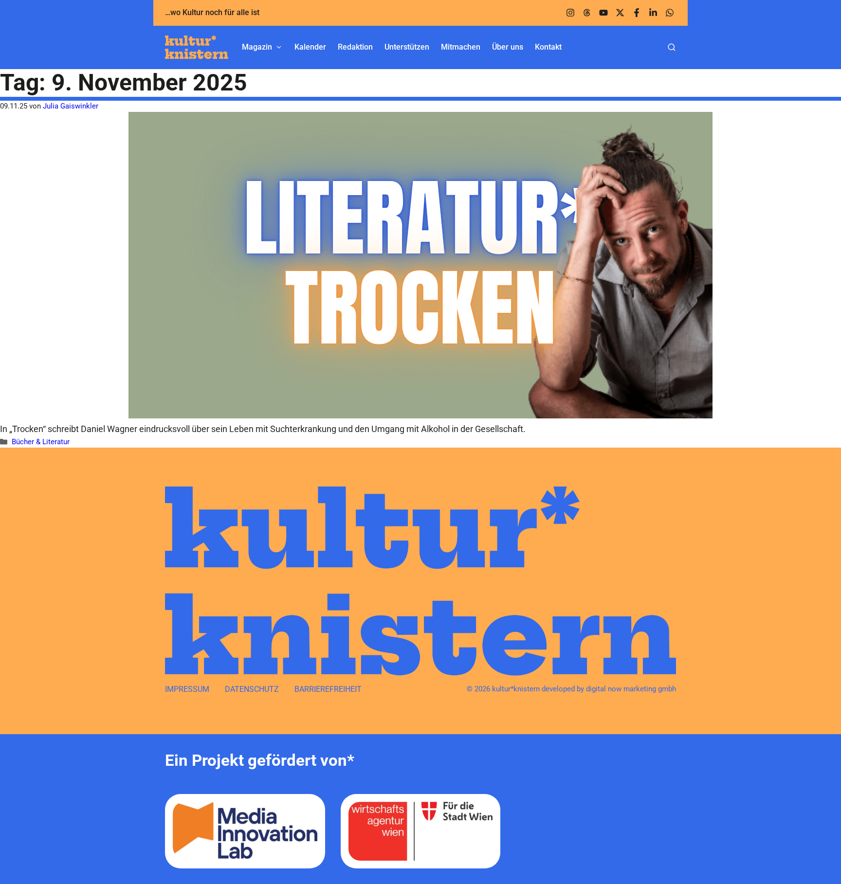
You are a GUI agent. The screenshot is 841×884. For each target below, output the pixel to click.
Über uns (507, 47)
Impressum (187, 689)
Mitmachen (460, 47)
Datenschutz (252, 689)
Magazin (257, 47)
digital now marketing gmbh (631, 689)
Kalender (310, 47)
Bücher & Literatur (41, 441)
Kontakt (548, 47)
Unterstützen (406, 47)
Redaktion (355, 47)
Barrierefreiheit (328, 689)
